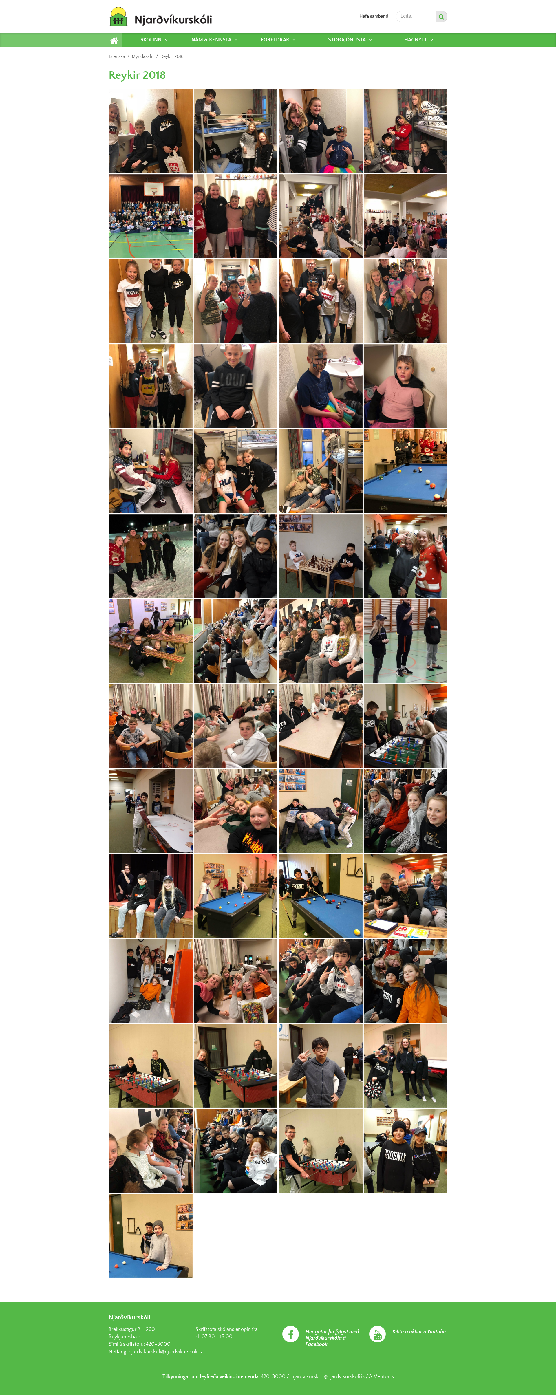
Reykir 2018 (172, 56)
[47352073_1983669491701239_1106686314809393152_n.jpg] (236, 556)
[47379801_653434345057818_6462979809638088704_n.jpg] (406, 1066)
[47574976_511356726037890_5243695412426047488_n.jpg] (236, 471)
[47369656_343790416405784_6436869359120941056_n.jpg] (406, 1151)
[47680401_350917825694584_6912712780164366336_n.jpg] (406, 216)
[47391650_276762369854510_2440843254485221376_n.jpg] (151, 981)
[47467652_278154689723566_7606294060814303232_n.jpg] (151, 386)
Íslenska (117, 56)
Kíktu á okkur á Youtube (419, 1332)
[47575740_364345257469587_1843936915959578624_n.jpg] (236, 726)
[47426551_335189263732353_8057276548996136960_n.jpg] (151, 216)
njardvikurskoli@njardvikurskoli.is (165, 1352)
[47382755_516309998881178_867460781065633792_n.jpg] (236, 1066)
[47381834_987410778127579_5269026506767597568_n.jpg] (321, 1066)
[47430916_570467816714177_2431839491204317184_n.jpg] (236, 896)
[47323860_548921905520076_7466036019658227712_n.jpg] (321, 556)
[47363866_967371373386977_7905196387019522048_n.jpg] (151, 1236)
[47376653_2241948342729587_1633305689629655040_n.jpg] (151, 1151)
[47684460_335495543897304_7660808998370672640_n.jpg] (321, 471)
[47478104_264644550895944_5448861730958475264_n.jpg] (151, 301)
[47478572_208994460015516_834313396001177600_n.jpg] (321, 811)
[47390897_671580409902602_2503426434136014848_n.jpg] (236, 981)
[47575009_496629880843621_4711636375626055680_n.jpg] (406, 726)
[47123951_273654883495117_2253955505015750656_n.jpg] (406, 641)
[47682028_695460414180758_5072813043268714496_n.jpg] (321, 301)
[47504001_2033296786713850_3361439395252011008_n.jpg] (236, 811)
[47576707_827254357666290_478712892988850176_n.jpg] (321, 216)
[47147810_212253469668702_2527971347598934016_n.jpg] (236, 641)
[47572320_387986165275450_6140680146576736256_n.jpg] (151, 131)
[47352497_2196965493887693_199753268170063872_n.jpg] (151, 556)
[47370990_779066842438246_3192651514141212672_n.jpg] (321, 1151)
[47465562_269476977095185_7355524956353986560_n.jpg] (236, 301)
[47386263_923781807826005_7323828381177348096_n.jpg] (406, 981)
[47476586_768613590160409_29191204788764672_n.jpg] (151, 471)
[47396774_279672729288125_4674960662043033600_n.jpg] (406, 896)
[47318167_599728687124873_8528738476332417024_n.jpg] (151, 641)
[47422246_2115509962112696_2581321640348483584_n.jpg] (321, 386)
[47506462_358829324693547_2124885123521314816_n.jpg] (151, 811)
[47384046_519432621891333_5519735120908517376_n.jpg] (151, 1066)
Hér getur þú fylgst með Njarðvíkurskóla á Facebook (332, 1338)
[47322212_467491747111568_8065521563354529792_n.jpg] (406, 556)
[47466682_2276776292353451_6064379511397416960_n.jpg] (151, 896)
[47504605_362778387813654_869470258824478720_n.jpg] (406, 386)
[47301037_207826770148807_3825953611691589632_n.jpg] (321, 641)
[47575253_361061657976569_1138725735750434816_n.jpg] (321, 726)
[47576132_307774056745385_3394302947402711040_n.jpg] (406, 131)
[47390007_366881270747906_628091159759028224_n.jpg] (321, 981)
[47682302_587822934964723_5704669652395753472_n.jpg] (151, 726)
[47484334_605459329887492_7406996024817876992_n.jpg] (406, 301)
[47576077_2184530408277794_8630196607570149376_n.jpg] (236, 386)
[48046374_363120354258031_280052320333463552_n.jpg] (236, 216)
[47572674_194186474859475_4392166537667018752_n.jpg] (321, 131)
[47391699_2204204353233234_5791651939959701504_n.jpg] (321, 896)
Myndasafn (143, 56)
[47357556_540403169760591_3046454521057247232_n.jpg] (406, 471)
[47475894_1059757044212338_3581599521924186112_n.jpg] (236, 131)
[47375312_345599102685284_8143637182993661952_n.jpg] (236, 1151)
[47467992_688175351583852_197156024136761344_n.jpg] (406, 811)
